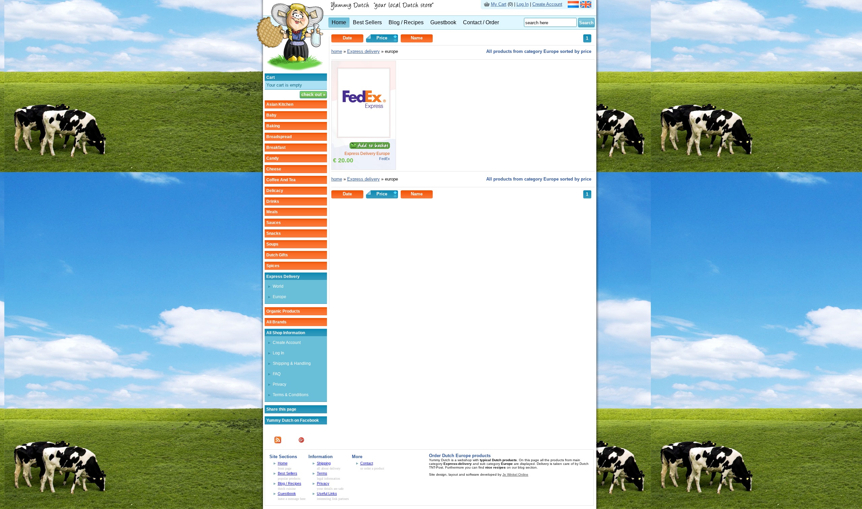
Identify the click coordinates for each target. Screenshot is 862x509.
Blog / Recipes (406, 22)
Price (381, 37)
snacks (273, 233)
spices (272, 265)
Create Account (547, 4)
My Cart (498, 4)
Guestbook (443, 22)
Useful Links (327, 493)
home (336, 51)
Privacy (279, 384)
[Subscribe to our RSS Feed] (277, 441)
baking (273, 126)
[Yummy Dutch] (290, 71)
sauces (273, 222)
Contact (366, 463)
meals (272, 212)
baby (271, 115)
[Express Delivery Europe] (363, 136)
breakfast (276, 147)
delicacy (274, 190)
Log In (523, 4)
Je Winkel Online (515, 474)
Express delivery (283, 276)
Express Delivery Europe (367, 153)
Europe (279, 296)
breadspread (279, 136)
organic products (283, 311)
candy (272, 158)
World (278, 286)
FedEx (384, 159)
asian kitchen (279, 104)
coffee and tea (281, 180)
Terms (322, 473)
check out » (313, 94)
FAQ (276, 374)
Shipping (324, 463)
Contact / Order (481, 22)
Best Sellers (367, 22)
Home (339, 22)
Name (417, 37)
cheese (273, 169)
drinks (272, 201)
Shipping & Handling (292, 363)
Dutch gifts (277, 255)
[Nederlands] (573, 6)
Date (347, 37)
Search (586, 22)
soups (272, 244)
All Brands (276, 322)
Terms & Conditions (290, 394)
